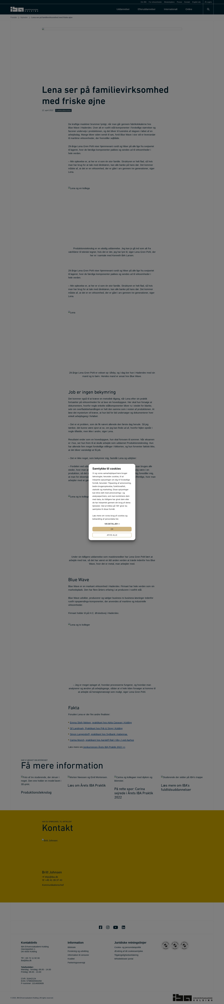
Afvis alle (112, 535)
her (117, 519)
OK (112, 529)
